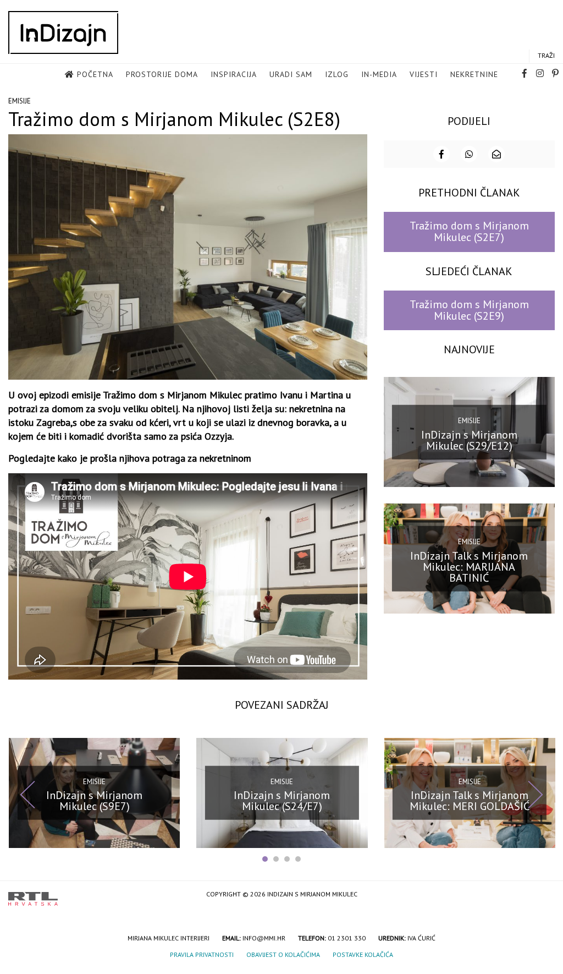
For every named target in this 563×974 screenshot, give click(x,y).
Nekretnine (474, 74)
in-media (379, 74)
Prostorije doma (162, 74)
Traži (546, 55)
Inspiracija (234, 74)
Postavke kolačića (363, 954)
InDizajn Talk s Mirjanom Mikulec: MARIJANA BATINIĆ (469, 567)
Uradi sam (290, 74)
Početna (95, 74)
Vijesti (424, 74)
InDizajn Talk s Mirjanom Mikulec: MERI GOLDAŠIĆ (469, 800)
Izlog (337, 74)
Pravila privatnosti (202, 954)
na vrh (544, 895)
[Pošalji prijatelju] (496, 154)
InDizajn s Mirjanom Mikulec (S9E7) (94, 800)
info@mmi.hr (263, 938)
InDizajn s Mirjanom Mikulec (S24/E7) (282, 800)
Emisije (19, 101)
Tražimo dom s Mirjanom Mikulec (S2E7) (469, 231)
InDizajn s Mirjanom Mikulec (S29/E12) (469, 439)
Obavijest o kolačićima (283, 954)
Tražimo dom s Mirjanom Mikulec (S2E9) (469, 310)
